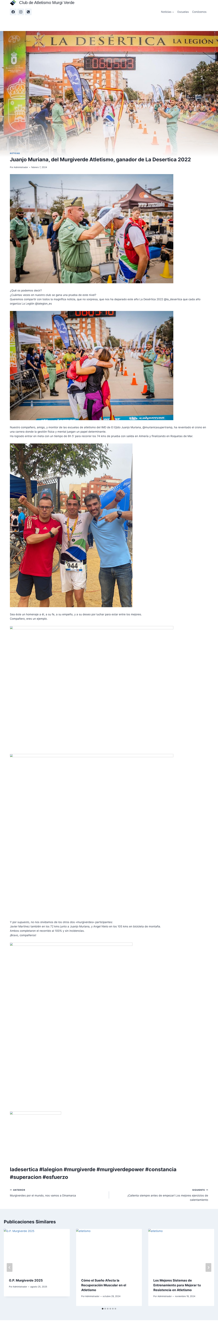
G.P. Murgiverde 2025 (26, 1280)
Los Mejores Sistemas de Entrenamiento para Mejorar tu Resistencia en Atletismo (177, 1285)
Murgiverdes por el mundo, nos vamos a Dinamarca (43, 1193)
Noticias (15, 153)
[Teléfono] (28, 12)
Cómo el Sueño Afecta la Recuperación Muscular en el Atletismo (103, 1285)
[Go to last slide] (9, 1267)
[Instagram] (20, 12)
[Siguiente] (208, 1267)
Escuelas (183, 11)
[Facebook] (13, 12)
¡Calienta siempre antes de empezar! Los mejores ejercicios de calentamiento (168, 1195)
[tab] (102, 1308)
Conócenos (199, 11)
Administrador (21, 167)
